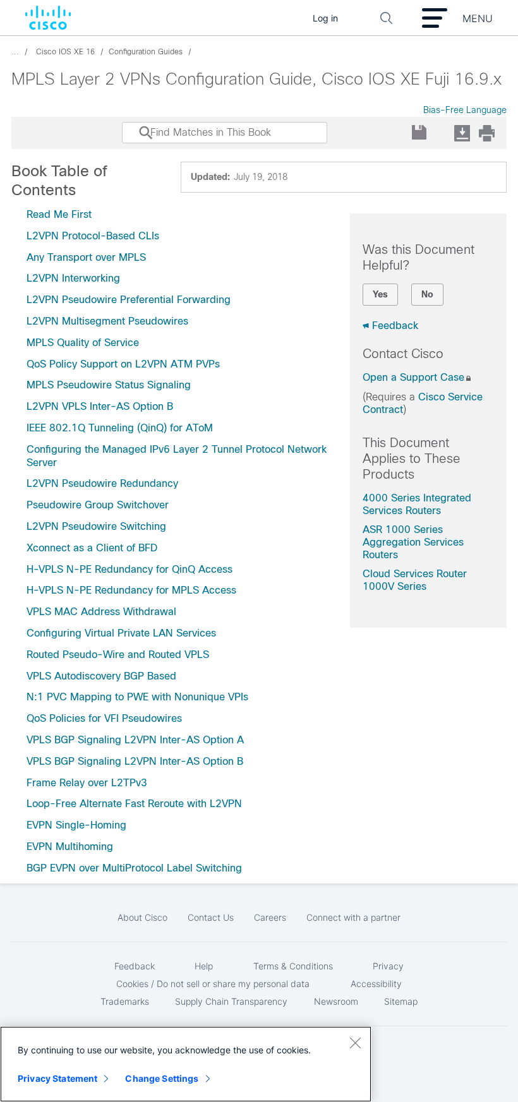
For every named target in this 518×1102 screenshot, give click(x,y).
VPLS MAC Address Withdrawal (101, 611)
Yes (380, 294)
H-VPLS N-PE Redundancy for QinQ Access (129, 569)
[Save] (419, 132)
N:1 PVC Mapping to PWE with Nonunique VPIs (137, 697)
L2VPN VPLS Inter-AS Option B (100, 406)
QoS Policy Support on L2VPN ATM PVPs (123, 364)
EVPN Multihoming (70, 846)
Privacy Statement (57, 1078)
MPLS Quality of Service (83, 342)
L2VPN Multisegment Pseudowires (107, 321)
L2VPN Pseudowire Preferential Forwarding (129, 299)
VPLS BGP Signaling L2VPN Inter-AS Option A (135, 739)
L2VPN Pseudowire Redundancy (102, 483)
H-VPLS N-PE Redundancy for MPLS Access (131, 590)
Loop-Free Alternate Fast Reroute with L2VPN (134, 803)
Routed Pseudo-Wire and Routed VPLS (118, 654)
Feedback (395, 325)
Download (462, 132)
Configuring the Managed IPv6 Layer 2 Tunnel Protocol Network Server (177, 456)
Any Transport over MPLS (86, 257)
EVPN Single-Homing (76, 825)
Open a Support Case (413, 377)
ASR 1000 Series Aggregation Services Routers (413, 542)
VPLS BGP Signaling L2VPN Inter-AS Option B (135, 761)
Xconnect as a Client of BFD (92, 547)
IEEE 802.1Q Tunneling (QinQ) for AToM (120, 427)
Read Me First (59, 214)
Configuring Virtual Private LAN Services (121, 633)
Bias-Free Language (465, 110)
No (427, 294)
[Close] (355, 1042)
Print (486, 132)
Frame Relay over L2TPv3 (87, 782)
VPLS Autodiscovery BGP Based (101, 676)
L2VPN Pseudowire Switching (96, 526)
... (15, 51)
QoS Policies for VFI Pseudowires (104, 718)
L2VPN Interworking (73, 278)
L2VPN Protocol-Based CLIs (93, 236)
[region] (185, 1064)
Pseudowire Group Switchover (98, 505)
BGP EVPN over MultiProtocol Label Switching (134, 868)
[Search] (134, 139)
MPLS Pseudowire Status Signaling (109, 385)
